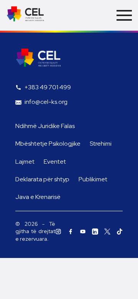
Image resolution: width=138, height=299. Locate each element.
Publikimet (93, 179)
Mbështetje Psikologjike (47, 144)
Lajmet (24, 162)
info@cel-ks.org (46, 102)
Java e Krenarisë (38, 197)
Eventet (55, 162)
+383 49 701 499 (48, 87)
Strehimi (101, 144)
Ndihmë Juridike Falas (45, 126)
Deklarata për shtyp (42, 179)
